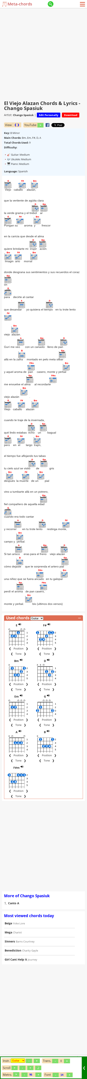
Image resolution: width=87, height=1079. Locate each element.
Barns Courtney (25, 941)
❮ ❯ (16, 124)
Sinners (10, 941)
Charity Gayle (30, 950)
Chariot (17, 932)
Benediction (13, 950)
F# (45, 625)
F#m (16, 768)
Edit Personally (48, 115)
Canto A (13, 903)
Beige (8, 923)
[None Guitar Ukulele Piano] (18, 1060)
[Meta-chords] (4, 4)
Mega (8, 932)
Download (70, 115)
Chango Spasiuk (23, 115)
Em (16, 696)
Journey (32, 959)
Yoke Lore (19, 923)
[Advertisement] (43, 53)
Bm (16, 661)
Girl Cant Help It (16, 959)
